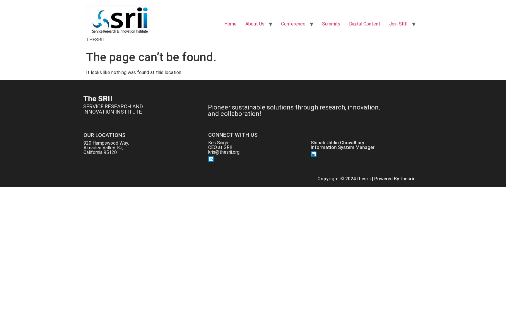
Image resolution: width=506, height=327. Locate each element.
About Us (254, 24)
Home (230, 24)
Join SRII (398, 24)
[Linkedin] (211, 159)
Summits (331, 24)
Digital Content (364, 24)
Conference (293, 24)
